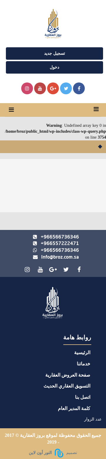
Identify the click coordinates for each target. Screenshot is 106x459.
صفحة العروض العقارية (67, 374)
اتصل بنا (82, 397)
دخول (54, 67)
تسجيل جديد (54, 53)
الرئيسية (82, 352)
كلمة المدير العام (74, 408)
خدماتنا (83, 363)
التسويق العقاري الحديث (67, 385)
